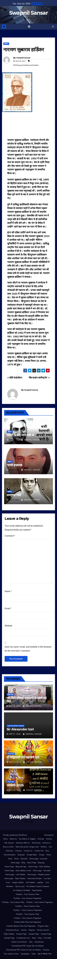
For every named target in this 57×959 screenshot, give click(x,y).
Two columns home (11, 954)
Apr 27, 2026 (15, 734)
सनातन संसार (10, 754)
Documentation (10, 855)
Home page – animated (38, 859)
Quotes (24, 930)
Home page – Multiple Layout (38, 875)
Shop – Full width (44, 938)
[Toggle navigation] (29, 27)
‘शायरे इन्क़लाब (14, 465)
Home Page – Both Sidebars (39, 867)
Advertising (36, 843)
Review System (43, 930)
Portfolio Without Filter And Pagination (21, 926)
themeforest (39, 942)
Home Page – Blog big (35, 863)
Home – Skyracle (20, 859)
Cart (50, 847)
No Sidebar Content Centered (38, 886)
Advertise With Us (23, 843)
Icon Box (47, 878)
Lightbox (40, 882)
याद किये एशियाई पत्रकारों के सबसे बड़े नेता (27, 699)
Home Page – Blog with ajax (16, 867)
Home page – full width (41, 871)
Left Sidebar (30, 882)
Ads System (9, 843)
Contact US (38, 851)
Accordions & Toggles (27, 839)
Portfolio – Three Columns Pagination (27, 910)
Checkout (9, 851)
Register (32, 930)
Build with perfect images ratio (27, 847)
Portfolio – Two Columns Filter (27, 914)
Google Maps (32, 855)
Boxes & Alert (8, 847)
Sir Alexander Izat (20, 729)
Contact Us (28, 851)
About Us (13, 839)
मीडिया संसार (10, 694)
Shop (34, 938)
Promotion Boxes (12, 930)
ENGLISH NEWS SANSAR (15, 726)
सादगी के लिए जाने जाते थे (20, 435)
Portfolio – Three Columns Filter (27, 906)
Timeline (46, 950)
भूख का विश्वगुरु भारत (44, 954)
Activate (41, 839)
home (10, 859)
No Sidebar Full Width (21, 890)
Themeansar (48, 835)
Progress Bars (43, 926)
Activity (49, 839)
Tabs (31, 942)
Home (5, 839)
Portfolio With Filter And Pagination (27, 922)
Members (9, 886)
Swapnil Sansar (28, 13)
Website (8, 626)
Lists (47, 882)
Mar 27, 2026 (15, 762)
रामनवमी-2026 (15, 785)
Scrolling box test (23, 938)
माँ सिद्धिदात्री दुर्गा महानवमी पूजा (23, 757)
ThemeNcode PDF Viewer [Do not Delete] (27, 946)
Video (33, 954)
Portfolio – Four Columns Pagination (27, 898)
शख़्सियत (6, 43)
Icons (8, 882)
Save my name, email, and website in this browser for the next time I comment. (28, 649)
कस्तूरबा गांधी (14, 495)
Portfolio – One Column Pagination (39, 902)
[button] (53, 26)
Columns (18, 851)
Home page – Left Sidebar (15, 875)
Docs (47, 851)
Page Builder (37, 890)
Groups (42, 855)
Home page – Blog (18, 863)
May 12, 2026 (15, 706)
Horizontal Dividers (34, 878)
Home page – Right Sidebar (14, 878)
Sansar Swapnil (33, 706)
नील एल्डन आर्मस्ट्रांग (38, 377)
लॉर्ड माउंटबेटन (15, 377)
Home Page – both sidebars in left (18, 871)
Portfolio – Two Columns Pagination (27, 918)
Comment (10, 536)
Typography (25, 954)
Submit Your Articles (19, 942)
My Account (20, 886)
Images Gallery (18, 882)
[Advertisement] (28, 126)
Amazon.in (46, 843)
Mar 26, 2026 (15, 790)
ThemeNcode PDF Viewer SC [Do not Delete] (23, 950)
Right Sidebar (9, 934)
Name (8, 591)
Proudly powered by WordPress (15, 835)
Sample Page (21, 934)
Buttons (44, 847)
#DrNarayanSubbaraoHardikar (26, 65)
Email (8, 608)
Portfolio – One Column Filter (13, 902)
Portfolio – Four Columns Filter (27, 894)
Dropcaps (21, 855)
